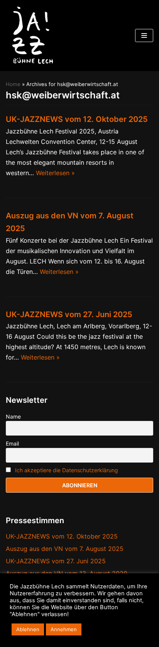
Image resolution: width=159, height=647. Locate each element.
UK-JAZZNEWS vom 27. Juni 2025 (69, 314)
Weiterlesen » (55, 173)
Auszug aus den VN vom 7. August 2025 (64, 548)
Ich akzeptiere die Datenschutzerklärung (66, 470)
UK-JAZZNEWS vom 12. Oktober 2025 (77, 119)
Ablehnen (27, 629)
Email (12, 443)
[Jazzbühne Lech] (31, 35)
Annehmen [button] (64, 629)
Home (13, 84)
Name (13, 416)
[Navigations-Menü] (144, 35)
